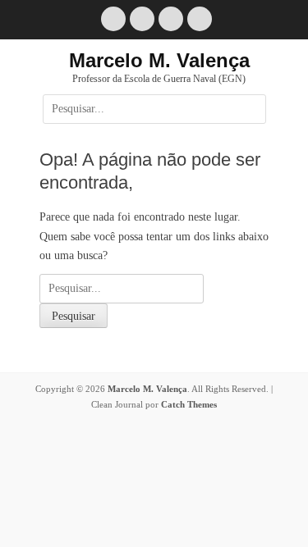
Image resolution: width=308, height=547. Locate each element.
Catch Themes (189, 404)
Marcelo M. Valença (159, 60)
